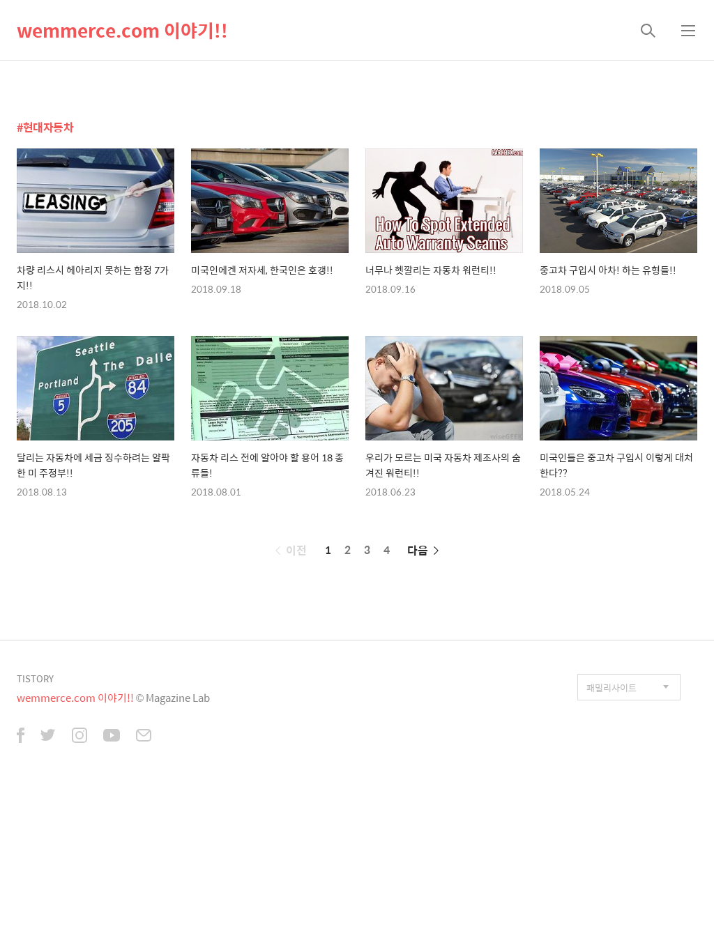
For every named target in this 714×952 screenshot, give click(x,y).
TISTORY (35, 678)
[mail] (143, 737)
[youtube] (111, 737)
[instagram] (79, 737)
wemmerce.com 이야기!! (122, 30)
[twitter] (48, 737)
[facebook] (20, 737)
